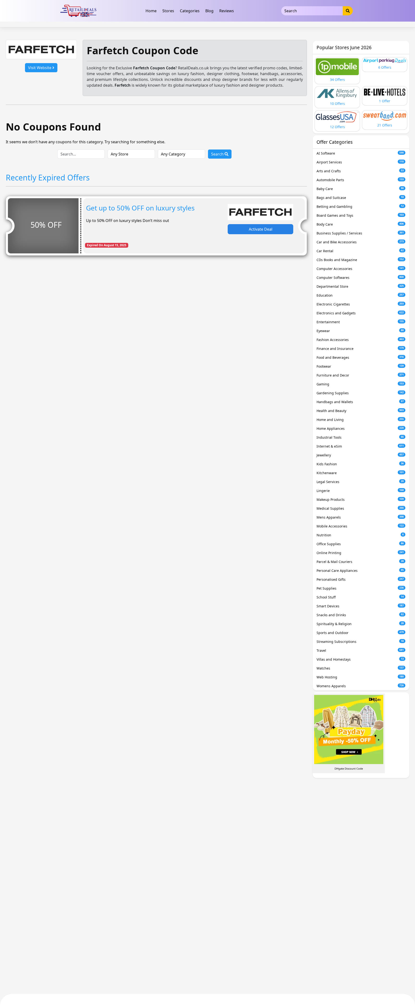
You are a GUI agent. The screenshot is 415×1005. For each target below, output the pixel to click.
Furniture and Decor (360, 375)
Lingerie (360, 490)
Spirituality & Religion (360, 624)
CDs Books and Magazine (360, 259)
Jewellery (360, 455)
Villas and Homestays (360, 659)
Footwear (360, 366)
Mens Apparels (360, 517)
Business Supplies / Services (360, 233)
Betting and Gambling (360, 206)
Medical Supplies (360, 508)
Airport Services (360, 162)
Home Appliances (360, 428)
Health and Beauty (360, 410)
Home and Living (360, 419)
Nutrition (360, 535)
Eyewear (360, 331)
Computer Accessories (360, 268)
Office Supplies (360, 544)
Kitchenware (360, 473)
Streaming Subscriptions (360, 641)
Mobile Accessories (360, 526)
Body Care (360, 224)
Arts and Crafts (360, 171)
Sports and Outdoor (360, 632)
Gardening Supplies (360, 393)
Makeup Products (360, 499)
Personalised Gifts (360, 579)
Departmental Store (360, 286)
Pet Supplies (360, 588)
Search (218, 154)
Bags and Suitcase (360, 197)
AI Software (360, 153)
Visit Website (40, 67)
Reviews (226, 10)
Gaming (360, 384)
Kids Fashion (360, 464)
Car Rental (360, 251)
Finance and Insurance (360, 348)
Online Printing (360, 552)
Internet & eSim (360, 446)
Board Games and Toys (360, 215)
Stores (168, 10)
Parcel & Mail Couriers (360, 561)
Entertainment (360, 322)
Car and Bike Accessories (360, 242)
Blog (209, 10)
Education (360, 295)
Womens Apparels (360, 686)
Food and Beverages (360, 357)
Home (151, 10)
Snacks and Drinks (360, 615)
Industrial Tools (360, 437)
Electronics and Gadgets (360, 313)
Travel (360, 650)
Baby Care (360, 188)
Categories (190, 10)
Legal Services (360, 481)
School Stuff (360, 597)
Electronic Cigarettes (360, 304)
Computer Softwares (360, 277)
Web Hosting (360, 677)
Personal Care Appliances (360, 570)
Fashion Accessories (360, 339)
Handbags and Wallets (360, 402)
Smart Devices (360, 606)
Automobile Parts (360, 180)
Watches (360, 668)
